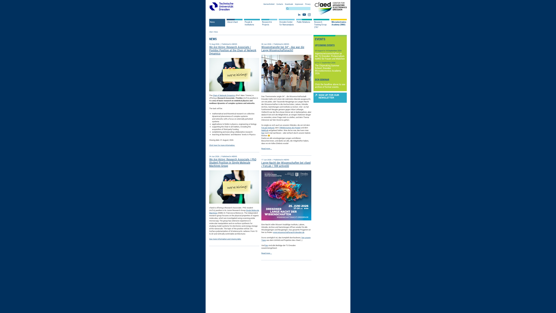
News (212, 22)
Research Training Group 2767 (320, 25)
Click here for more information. (222, 145)
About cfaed (232, 22)
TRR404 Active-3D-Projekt (289, 128)
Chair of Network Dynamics (224, 95)
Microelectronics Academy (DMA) (339, 23)
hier (262, 133)
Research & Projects (267, 23)
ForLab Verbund (267, 128)
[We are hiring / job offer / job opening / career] (234, 74)
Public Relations (303, 22)
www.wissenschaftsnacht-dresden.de (288, 232)
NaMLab (264, 130)
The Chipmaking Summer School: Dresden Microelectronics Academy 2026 (328, 69)
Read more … (266, 149)
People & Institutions (249, 23)
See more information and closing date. (225, 239)
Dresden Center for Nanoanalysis (286, 23)
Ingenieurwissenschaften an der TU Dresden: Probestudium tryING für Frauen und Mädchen (330, 56)
